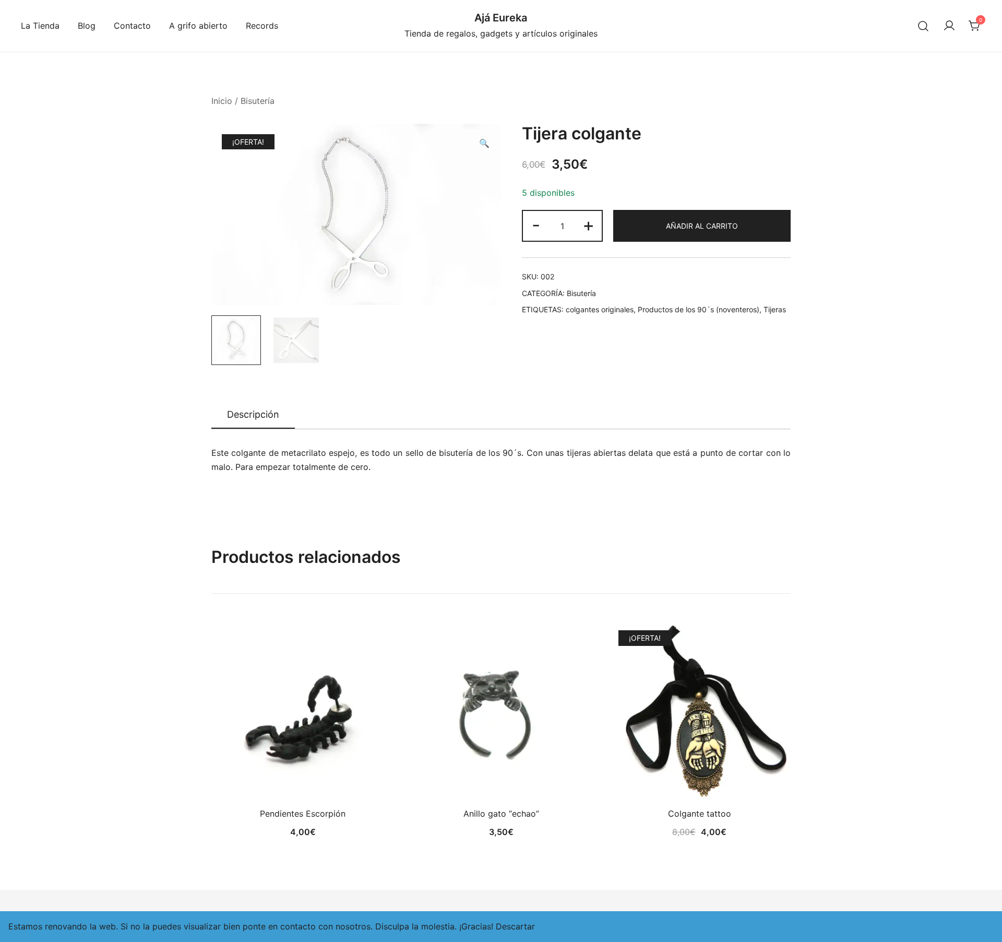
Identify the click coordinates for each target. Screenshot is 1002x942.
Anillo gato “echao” (501, 813)
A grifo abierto (198, 25)
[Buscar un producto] (923, 26)
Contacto (132, 25)
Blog (87, 25)
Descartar (515, 926)
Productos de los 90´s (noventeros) (698, 309)
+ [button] (588, 225)
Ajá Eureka (500, 17)
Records (262, 25)
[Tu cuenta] (949, 26)
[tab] (253, 415)
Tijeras (775, 309)
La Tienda (40, 25)
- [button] (536, 225)
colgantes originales (600, 309)
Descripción (253, 414)
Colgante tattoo (699, 813)
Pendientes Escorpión (302, 813)
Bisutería (258, 101)
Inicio (221, 101)
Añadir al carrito (702, 225)
